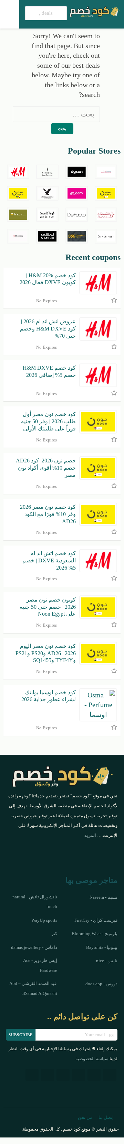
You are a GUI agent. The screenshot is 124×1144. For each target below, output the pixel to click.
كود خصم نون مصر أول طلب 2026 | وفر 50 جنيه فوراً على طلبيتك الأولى (48, 421)
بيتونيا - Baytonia (101, 947)
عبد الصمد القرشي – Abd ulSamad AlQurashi (33, 988)
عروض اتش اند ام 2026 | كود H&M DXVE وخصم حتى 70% (48, 328)
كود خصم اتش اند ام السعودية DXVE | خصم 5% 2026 (49, 560)
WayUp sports (44, 920)
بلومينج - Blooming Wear (94, 933)
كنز (54, 933)
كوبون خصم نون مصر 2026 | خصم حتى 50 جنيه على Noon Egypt (48, 607)
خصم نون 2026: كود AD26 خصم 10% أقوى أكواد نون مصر (46, 468)
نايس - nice (106, 960)
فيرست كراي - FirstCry (95, 920)
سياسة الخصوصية (91, 1058)
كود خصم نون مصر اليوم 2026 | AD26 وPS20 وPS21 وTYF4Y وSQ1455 (46, 653)
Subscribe (21, 1035)
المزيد (90, 835)
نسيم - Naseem (103, 897)
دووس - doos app (101, 984)
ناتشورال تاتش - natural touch (34, 902)
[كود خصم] (95, 11)
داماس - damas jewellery (34, 947)
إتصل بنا (106, 1117)
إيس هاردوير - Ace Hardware (40, 965)
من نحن (85, 1117)
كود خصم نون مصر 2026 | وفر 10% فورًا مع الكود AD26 (47, 514)
